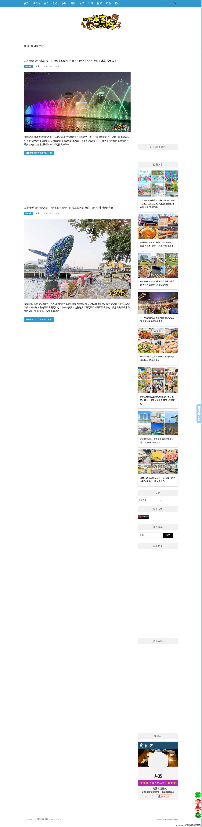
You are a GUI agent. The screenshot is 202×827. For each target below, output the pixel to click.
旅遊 (64, 3)
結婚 (108, 3)
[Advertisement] (77, 186)
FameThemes (173, 819)
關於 (117, 3)
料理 (90, 3)
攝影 (99, 3)
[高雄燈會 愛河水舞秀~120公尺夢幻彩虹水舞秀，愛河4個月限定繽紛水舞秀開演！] (77, 102)
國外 (73, 3)
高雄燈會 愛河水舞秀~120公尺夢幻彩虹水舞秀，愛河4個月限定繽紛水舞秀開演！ (70, 60)
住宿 (55, 3)
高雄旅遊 (28, 66)
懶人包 (36, 3)
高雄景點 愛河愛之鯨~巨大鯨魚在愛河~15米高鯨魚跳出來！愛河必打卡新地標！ (69, 207)
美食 (46, 3)
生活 (82, 3)
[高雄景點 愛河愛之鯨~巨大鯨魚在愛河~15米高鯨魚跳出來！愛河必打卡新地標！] (77, 258)
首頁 (26, 3)
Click (199, 413)
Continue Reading (43, 153)
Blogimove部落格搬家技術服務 (188, 825)
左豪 (38, 66)
